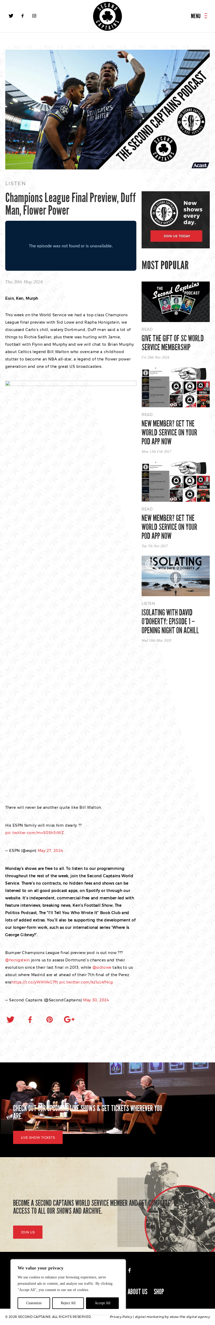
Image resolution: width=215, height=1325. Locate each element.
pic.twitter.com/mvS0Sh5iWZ (34, 832)
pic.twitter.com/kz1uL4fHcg (86, 982)
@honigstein (17, 960)
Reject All (68, 1303)
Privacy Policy (121, 1317)
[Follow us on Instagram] (34, 15)
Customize (34, 1303)
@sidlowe (102, 967)
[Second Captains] (107, 16)
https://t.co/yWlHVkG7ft (34, 982)
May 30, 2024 (96, 1000)
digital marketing (149, 1317)
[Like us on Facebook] (22, 15)
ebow (174, 1317)
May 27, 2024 (50, 850)
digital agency (198, 1317)
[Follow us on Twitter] (11, 15)
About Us (137, 1291)
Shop (159, 1291)
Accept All (102, 1303)
